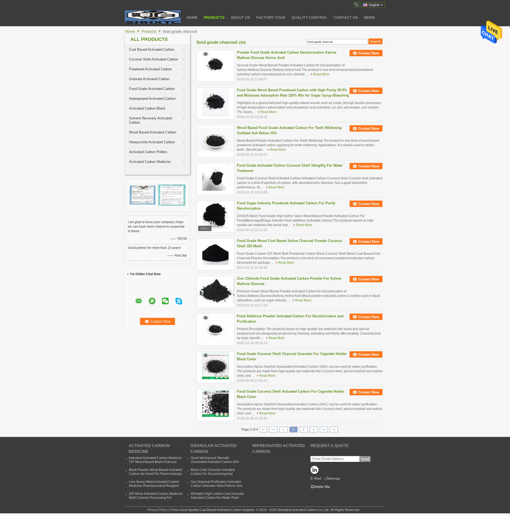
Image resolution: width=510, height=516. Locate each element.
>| (334, 429)
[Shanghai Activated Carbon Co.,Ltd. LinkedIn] (316, 471)
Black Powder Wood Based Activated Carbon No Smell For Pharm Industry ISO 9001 (155, 474)
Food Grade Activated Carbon (152, 89)
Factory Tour (270, 17)
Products (214, 17)
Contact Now (368, 53)
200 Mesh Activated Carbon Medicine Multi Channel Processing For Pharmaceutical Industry (156, 498)
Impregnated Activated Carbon (152, 99)
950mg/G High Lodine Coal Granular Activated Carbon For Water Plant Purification (217, 498)
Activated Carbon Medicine (150, 162)
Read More (321, 74)
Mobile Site (322, 487)
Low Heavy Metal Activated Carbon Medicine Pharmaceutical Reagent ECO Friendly (154, 486)
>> (324, 429)
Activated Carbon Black (147, 108)
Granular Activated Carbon (149, 79)
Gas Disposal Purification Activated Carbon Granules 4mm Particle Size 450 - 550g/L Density (217, 486)
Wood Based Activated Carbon (152, 132)
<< (273, 429)
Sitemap (333, 478)
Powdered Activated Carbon (150, 69)
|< (263, 429)
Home (192, 17)
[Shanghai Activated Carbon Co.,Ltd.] (153, 17)
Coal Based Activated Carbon (151, 49)
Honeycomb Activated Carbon (152, 142)
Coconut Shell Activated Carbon (153, 59)
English (374, 5)
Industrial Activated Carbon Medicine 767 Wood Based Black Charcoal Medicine (155, 462)
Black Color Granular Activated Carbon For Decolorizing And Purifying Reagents (213, 474)
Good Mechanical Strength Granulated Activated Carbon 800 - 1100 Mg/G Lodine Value (216, 462)
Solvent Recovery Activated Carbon (150, 120)
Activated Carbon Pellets (148, 152)
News (369, 17)
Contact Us (346, 17)
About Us (240, 17)
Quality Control (309, 17)
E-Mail (316, 478)
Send (365, 459)
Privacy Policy (157, 510)
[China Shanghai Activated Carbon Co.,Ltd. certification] (143, 195)
